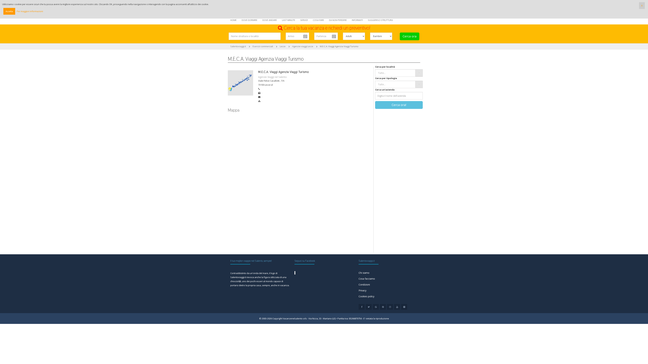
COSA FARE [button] (318, 20)
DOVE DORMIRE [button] (249, 20)
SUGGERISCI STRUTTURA (380, 20)
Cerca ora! (399, 105)
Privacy (362, 290)
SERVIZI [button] (304, 20)
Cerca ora (409, 36)
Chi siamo (364, 272)
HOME (233, 20)
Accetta (9, 11)
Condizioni (364, 284)
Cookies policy (366, 296)
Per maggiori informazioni (30, 11)
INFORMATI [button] (357, 20)
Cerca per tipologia (386, 78)
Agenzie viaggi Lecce (302, 46)
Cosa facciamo (367, 278)
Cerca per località (385, 66)
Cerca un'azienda (385, 89)
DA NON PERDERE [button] (338, 20)
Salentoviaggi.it (238, 46)
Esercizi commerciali (263, 46)
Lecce (283, 46)
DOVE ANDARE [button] (269, 20)
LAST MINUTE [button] (288, 20)
